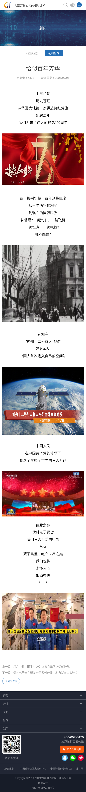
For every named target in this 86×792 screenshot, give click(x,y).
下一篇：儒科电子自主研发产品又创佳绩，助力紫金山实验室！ (41, 672)
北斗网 (79, 768)
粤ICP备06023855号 (43, 787)
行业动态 (32, 53)
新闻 (43, 27)
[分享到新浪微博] (81, 758)
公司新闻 (54, 53)
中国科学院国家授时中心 (33, 768)
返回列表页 (11, 681)
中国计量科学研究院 (61, 768)
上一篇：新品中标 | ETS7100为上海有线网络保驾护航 (36, 666)
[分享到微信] (73, 758)
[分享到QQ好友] (65, 758)
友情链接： (10, 768)
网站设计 (43, 782)
